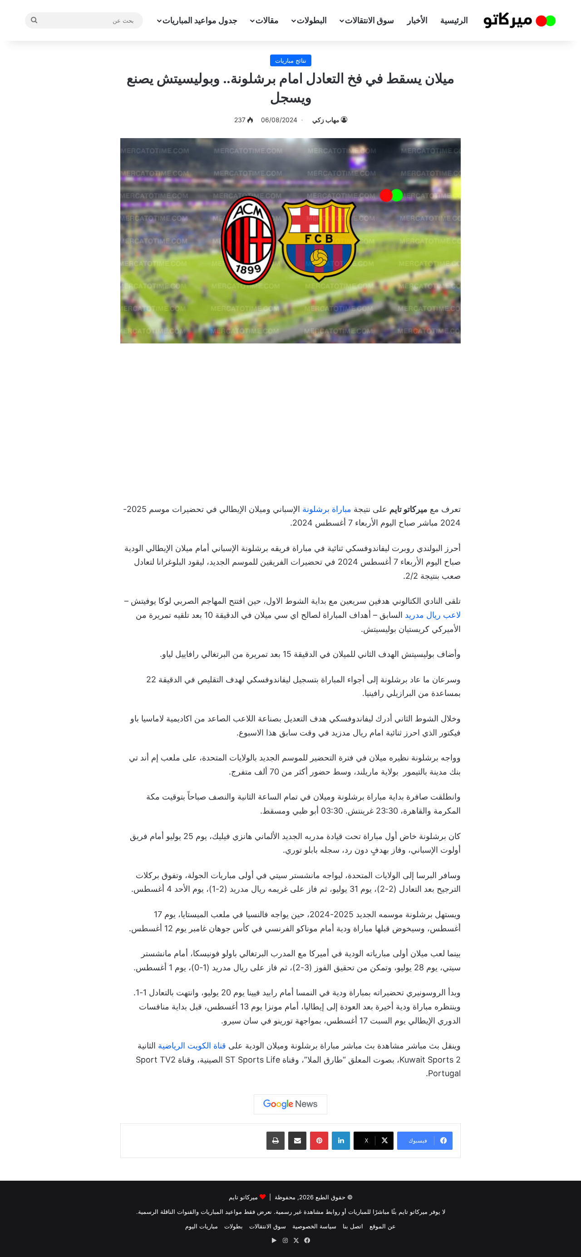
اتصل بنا (353, 1226)
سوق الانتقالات (369, 20)
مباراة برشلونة (326, 509)
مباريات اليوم (201, 1226)
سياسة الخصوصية (314, 1226)
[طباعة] (275, 1141)
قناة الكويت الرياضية (192, 1045)
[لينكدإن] (341, 1141)
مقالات (267, 20)
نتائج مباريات (290, 60)
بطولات (233, 1226)
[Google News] (290, 1104)
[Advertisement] (290, 420)
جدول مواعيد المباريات (199, 20)
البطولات (312, 20)
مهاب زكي (326, 120)
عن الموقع (382, 1226)
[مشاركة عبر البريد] (297, 1141)
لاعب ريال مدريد (433, 615)
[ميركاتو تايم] (519, 20)
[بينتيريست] (319, 1141)
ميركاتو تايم (243, 1197)
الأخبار (417, 20)
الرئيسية (454, 20)
